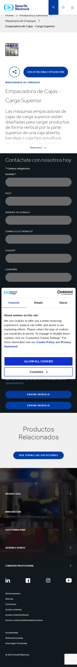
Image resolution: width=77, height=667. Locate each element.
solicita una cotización (45, 71)
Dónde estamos (12, 593)
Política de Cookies (14, 638)
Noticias (9, 599)
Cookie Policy (45, 342)
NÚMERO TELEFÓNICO (17, 212)
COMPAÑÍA (11, 269)
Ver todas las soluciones (38, 455)
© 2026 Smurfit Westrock (17, 654)
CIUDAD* (10, 250)
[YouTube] (69, 580)
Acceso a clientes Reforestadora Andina (24, 620)
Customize (36, 371)
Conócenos (10, 604)
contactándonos (14, 382)
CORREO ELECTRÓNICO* (19, 231)
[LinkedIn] (7, 580)
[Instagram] (48, 580)
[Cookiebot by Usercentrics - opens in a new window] (57, 292)
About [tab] (63, 302)
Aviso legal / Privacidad (16, 643)
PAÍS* (8, 193)
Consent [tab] (13, 302)
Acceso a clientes (13, 609)
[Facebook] (28, 580)
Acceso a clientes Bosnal (16, 615)
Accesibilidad (11, 632)
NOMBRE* (10, 174)
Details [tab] (38, 302)
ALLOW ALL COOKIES (38, 361)
